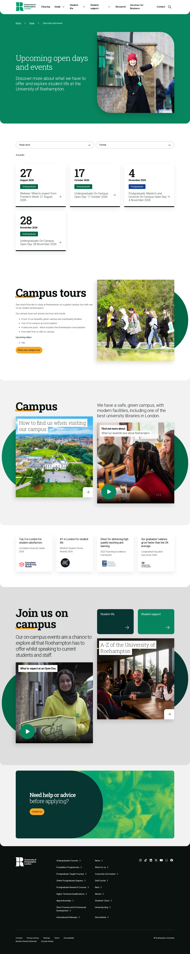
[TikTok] (145, 861)
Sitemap (46, 938)
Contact (161, 6)
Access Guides (47, 941)
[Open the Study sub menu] (63, 6)
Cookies (19, 938)
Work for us (100, 867)
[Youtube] (161, 861)
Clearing (45, 6)
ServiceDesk (100, 917)
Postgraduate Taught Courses (70, 874)
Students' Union (102, 900)
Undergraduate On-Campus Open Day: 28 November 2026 (38, 242)
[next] (166, 495)
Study (57, 6)
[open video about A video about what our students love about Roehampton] (108, 491)
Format (102, 145)
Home (18, 23)
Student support (94, 7)
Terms (56, 938)
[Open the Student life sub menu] (84, 6)
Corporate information (105, 874)
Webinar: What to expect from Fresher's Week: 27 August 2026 (38, 197)
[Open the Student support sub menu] (109, 6)
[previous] (150, 495)
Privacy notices (33, 938)
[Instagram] (140, 861)
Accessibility (69, 938)
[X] (156, 861)
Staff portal (100, 880)
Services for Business (137, 7)
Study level (24, 145)
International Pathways (66, 917)
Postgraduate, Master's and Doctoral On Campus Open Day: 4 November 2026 (148, 197)
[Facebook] (171, 861)
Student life (74, 7)
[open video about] (27, 731)
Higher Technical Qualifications (70, 894)
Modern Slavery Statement (26, 941)
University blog (101, 907)
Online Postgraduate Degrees (69, 880)
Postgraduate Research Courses (71, 887)
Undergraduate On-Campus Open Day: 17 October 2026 (91, 195)
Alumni (98, 894)
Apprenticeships (63, 900)
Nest (97, 887)
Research (121, 6)
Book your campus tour (29, 350)
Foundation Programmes (67, 867)
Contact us (37, 811)
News (97, 860)
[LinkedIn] (151, 861)
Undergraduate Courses (67, 860)
